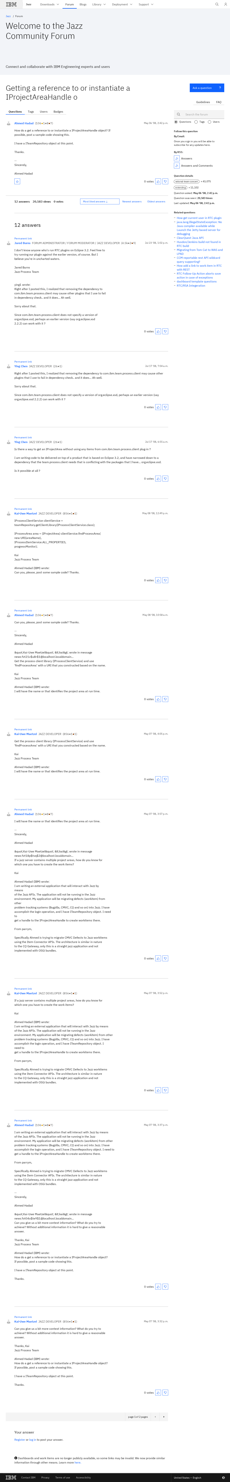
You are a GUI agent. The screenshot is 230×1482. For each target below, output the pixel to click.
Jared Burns (22, 243)
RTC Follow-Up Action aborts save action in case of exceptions (199, 275)
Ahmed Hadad (24, 123)
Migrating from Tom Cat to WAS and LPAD (200, 252)
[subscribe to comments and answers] (177, 165)
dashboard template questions (197, 281)
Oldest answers (156, 201)
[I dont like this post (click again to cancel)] (165, 181)
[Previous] (155, 1417)
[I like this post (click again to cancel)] (158, 181)
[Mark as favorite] (17, 181)
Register (19, 1439)
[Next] (163, 1417)
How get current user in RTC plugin (199, 218)
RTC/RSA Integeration (191, 285)
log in (32, 1439)
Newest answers (132, 201)
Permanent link (23, 238)
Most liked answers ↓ (95, 201)
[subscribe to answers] (177, 158)
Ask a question (202, 88)
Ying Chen (20, 366)
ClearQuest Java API (190, 238)
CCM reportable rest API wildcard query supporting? (198, 259)
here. (78, 1462)
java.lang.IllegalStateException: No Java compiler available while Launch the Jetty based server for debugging (199, 228)
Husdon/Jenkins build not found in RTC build (199, 244)
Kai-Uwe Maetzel (25, 513)
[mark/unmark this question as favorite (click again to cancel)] (17, 181)
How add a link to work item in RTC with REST (199, 267)
